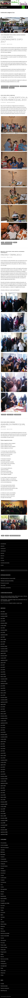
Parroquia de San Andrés (15, 535)
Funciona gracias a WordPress (6, 996)
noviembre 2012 (4, 736)
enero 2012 (3, 757)
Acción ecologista (4, 845)
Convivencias (3, 882)
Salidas (2, 954)
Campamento (3, 859)
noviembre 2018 (4, 648)
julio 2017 (3, 664)
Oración (2, 546)
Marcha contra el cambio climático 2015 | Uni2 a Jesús (12, 596)
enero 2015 (3, 695)
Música (14, 34)
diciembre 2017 (4, 655)
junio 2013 (3, 725)
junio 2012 (3, 746)
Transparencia (4, 252)
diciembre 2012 (4, 734)
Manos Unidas (3, 924)
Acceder (2, 983)
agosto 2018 (3, 653)
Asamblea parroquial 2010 (13, 425)
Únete (2, 968)
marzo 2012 (3, 753)
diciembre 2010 (4, 776)
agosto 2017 (3, 662)
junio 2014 (3, 706)
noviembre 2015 (4, 678)
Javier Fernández (11, 102)
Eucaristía (3, 900)
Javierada (2, 917)
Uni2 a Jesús (4, 7)
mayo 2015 (3, 688)
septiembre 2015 (4, 683)
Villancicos (3, 972)
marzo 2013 (3, 732)
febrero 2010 (3, 797)
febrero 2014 (3, 713)
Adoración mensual (5, 847)
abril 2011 (3, 771)
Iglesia (4, 95)
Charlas (2, 868)
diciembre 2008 (4, 818)
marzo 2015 (3, 690)
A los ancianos (3, 842)
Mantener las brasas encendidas (7, 580)
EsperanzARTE (6, 34)
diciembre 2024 (4, 613)
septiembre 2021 (4, 634)
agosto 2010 (3, 785)
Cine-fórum (3, 873)
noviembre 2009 (4, 804)
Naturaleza (3, 550)
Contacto (2, 880)
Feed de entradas (4, 985)
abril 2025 (3, 611)
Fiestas (11, 34)
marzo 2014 (3, 711)
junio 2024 (3, 620)
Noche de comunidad (5, 933)
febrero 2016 (3, 676)
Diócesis (2, 891)
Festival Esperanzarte (14, 86)
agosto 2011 (3, 764)
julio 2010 (3, 788)
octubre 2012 (3, 739)
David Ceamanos (5, 86)
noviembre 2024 (4, 616)
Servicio (16, 251)
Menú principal (26, 7)
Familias (2, 553)
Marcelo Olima (5, 87)
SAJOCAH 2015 (6, 600)
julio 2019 (3, 644)
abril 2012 (3, 750)
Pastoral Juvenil (4, 947)
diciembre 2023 (4, 623)
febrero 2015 (3, 692)
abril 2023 (3, 627)
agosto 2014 (3, 704)
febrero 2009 (3, 815)
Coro (2, 34)
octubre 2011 (3, 762)
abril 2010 (3, 792)
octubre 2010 (3, 781)
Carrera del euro (4, 861)
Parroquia (12, 95)
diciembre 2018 (4, 646)
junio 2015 (3, 685)
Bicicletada (3, 854)
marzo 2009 (3, 813)
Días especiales (4, 889)
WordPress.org (4, 990)
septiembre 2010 (4, 783)
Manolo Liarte (23, 86)
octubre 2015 (3, 681)
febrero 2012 (3, 755)
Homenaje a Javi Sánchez (6, 587)
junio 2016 (3, 669)
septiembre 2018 (4, 651)
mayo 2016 (3, 671)
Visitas (2, 975)
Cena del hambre (4, 866)
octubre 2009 (3, 806)
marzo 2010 (3, 794)
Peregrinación (3, 951)
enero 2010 (3, 799)
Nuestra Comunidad (21, 34)
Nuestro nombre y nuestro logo (15, 603)
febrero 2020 (3, 639)
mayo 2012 (3, 748)
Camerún (2, 856)
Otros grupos (3, 940)
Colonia (2, 875)
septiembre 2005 (4, 834)
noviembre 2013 (4, 718)
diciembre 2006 (4, 829)
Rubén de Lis (12, 87)
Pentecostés (3, 949)
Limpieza (2, 921)
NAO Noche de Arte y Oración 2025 (8, 578)
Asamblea (3, 849)
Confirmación (3, 877)
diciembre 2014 (4, 697)
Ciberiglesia (3, 870)
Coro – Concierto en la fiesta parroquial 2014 (14, 98)
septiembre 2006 (4, 832)
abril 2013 (3, 729)
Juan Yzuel (10, 44)
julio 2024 (3, 618)
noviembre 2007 (4, 825)
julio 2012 (3, 743)
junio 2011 (3, 767)
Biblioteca (3, 251)
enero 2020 (3, 641)
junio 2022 (3, 632)
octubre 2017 (3, 658)
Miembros (3, 926)
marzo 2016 (3, 674)
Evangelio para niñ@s (5, 903)
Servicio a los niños (4, 958)
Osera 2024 (3, 585)
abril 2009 (3, 811)
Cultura (2, 560)
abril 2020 (3, 637)
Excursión (3, 905)
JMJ (1, 919)
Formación (3, 548)
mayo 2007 (3, 827)
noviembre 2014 (4, 699)
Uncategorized (4, 965)
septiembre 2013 (4, 723)
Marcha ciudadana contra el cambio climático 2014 (14, 597)
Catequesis (3, 863)
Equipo (2, 893)
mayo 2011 (3, 769)
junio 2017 (3, 667)
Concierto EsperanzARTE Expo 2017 (12, 39)
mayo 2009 (3, 808)
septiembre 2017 (4, 660)
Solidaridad (21, 251)
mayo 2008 (3, 822)
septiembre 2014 (4, 702)
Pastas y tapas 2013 (11, 254)
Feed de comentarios (5, 988)
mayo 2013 (3, 727)
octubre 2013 (3, 720)
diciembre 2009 (4, 801)
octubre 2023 (3, 625)
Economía (4, 414)
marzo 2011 (3, 774)
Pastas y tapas (11, 251)
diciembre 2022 (4, 630)
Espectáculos (3, 896)
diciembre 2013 (4, 716)
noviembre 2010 (4, 778)
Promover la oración (5, 583)
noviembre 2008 (4, 820)
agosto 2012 (3, 741)
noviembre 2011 (4, 760)
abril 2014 (3, 709)
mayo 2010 (3, 790)
